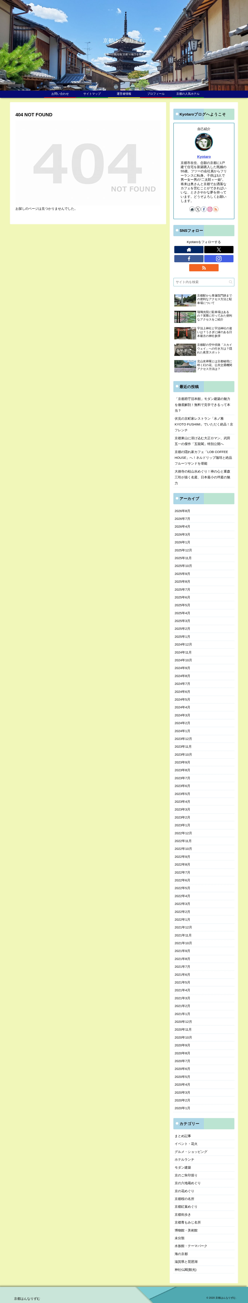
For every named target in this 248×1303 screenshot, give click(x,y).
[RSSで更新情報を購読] (215, 209)
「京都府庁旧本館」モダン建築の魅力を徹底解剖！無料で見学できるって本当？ (202, 404)
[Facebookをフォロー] (204, 209)
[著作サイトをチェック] (192, 209)
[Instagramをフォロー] (210, 209)
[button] (230, 282)
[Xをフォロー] (198, 209)
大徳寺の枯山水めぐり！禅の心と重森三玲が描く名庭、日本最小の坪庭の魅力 (202, 477)
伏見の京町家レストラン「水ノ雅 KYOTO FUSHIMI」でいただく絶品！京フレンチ (204, 424)
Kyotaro (204, 157)
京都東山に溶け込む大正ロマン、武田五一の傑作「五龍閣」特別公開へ (202, 441)
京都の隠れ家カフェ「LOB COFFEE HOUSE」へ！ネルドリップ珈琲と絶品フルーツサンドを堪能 (203, 457)
